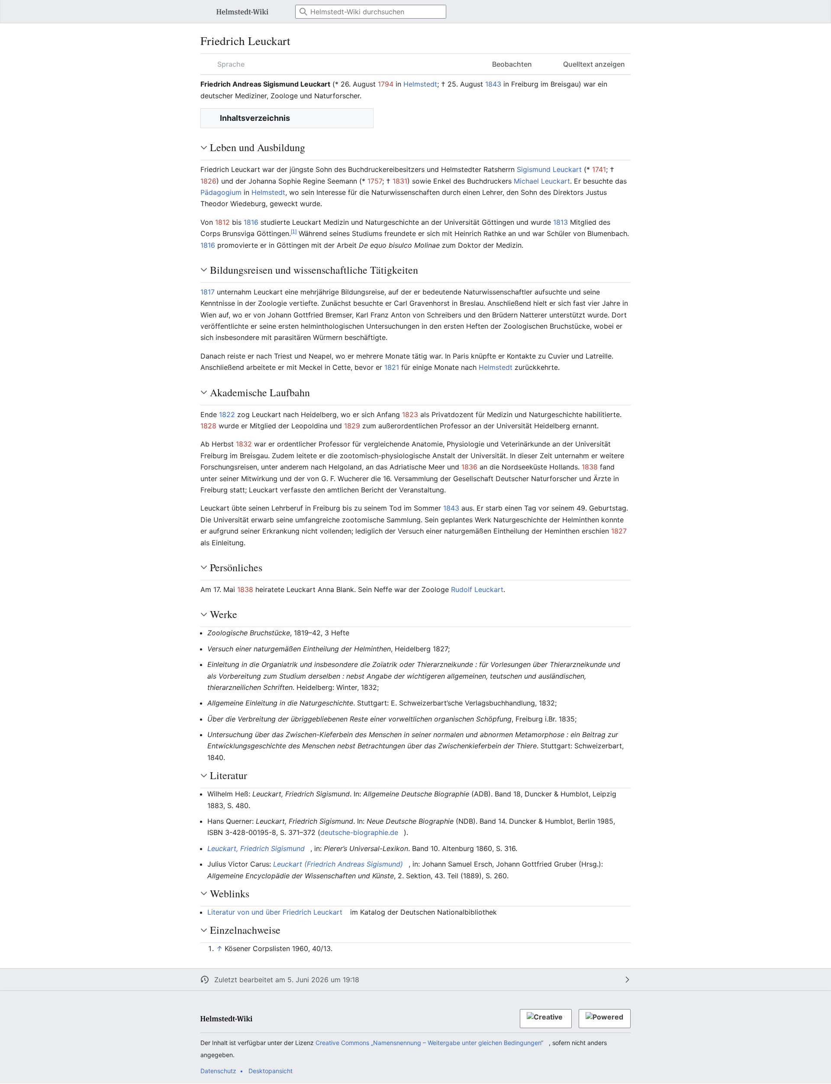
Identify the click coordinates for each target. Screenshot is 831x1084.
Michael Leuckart (542, 181)
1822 (227, 414)
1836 (469, 467)
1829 (352, 425)
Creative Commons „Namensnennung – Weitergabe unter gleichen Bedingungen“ (429, 1042)
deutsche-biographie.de (359, 832)
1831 (400, 181)
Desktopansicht (270, 1070)
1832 (244, 444)
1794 (385, 84)
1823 (410, 414)
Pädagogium (221, 192)
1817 (207, 292)
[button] (202, 11)
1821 (391, 367)
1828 (208, 425)
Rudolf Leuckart (477, 589)
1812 (222, 222)
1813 (560, 222)
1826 (208, 181)
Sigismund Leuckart (549, 169)
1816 (251, 222)
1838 (590, 467)
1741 (599, 169)
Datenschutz (218, 1070)
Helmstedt (420, 84)
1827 (619, 531)
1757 (374, 181)
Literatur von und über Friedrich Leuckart (274, 912)
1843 (493, 84)
